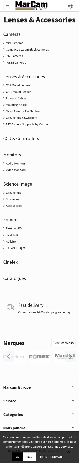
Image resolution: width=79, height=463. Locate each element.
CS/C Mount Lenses (18, 92)
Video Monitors (15, 170)
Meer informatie (51, 457)
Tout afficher (63, 342)
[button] (71, 5)
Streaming (12, 199)
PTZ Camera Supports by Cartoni (26, 124)
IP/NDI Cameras (15, 62)
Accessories (13, 206)
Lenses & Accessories (24, 77)
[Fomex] (39, 357)
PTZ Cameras (14, 56)
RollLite (10, 241)
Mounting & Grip (16, 105)
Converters (13, 193)
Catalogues (14, 278)
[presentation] (8, 356)
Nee (29, 457)
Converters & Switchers (21, 118)
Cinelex (10, 262)
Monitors (12, 155)
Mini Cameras (14, 43)
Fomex (10, 220)
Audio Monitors (15, 163)
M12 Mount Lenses (17, 85)
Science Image (17, 184)
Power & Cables (16, 98)
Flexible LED (13, 228)
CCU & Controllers (21, 138)
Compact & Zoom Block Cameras (27, 49)
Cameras (12, 34)
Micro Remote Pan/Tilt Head (23, 111)
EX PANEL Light (15, 248)
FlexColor (11, 235)
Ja (17, 457)
